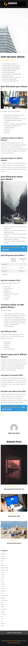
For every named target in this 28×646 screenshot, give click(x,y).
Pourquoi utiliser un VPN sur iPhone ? (11, 67)
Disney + (3, 604)
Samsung (3, 598)
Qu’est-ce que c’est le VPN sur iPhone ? (12, 77)
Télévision (3, 614)
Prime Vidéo (4, 609)
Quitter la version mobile (14, 632)
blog (2, 563)
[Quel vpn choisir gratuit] (14, 529)
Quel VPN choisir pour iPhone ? (10, 64)
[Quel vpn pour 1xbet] (14, 502)
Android (2, 556)
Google (2, 574)
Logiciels (3, 584)
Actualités (3, 554)
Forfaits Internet (5, 567)
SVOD (2, 602)
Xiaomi (2, 625)
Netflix (2, 607)
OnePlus (3, 588)
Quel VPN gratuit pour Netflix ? (10, 70)
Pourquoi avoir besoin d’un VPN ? (11, 81)
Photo (2, 593)
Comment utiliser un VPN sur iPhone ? (12, 65)
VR (1, 621)
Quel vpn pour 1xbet (14, 516)
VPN (3, 414)
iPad (2, 579)
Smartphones (4, 600)
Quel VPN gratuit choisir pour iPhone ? (12, 69)
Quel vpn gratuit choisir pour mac (14, 489)
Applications (4, 558)
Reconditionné (4, 595)
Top (2, 616)
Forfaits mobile (4, 570)
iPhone (2, 581)
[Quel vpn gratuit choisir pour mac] (14, 464)
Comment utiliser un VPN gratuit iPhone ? (12, 74)
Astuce (2, 561)
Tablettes (3, 612)
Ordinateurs (3, 591)
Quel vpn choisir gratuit (14, 543)
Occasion (3, 586)
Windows (3, 623)
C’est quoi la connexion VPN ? (10, 79)
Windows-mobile (11, 640)
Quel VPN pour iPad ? (8, 75)
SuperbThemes (17, 642)
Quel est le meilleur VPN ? (9, 72)
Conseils (3, 565)
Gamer (2, 572)
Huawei (2, 577)
